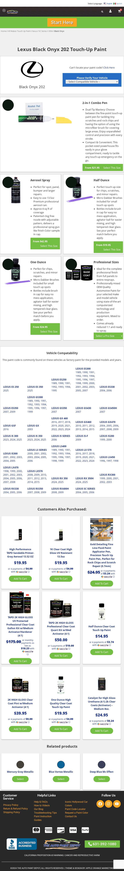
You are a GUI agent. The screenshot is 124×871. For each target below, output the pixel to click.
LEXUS (7, 387)
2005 (78, 390)
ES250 (63, 379)
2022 (54, 429)
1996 (85, 379)
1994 (67, 387)
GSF (13, 425)
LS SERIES (41, 450)
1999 (85, 383)
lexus (34, 31)
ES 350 (39, 387)
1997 (91, 379)
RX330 (15, 488)
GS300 (39, 397)
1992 (54, 387)
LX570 (39, 471)
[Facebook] (100, 804)
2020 (61, 425)
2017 (61, 422)
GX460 (87, 422)
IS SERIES (65, 436)
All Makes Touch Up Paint (19, 31)
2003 (91, 387)
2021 (67, 425)
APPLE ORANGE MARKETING (100, 868)
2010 (78, 425)
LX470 (14, 467)
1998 (78, 383)
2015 (91, 429)
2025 (6, 390)
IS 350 (39, 436)
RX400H (64, 488)
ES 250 (15, 387)
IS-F (86, 436)
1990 (61, 383)
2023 (61, 429)
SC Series (43, 31)
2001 (78, 387)
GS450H (112, 408)
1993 (61, 387)
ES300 (87, 368)
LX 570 (87, 450)
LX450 (111, 457)
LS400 (63, 446)
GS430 (87, 408)
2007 (85, 390)
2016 (6, 429)
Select (20, 779)
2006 (109, 390)
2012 (91, 425)
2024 (67, 429)
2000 (91, 383)
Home (3, 31)
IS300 (14, 453)
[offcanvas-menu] (4, 10)
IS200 (111, 436)
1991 (67, 383)
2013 (78, 429)
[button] (20, 570)
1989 (54, 383)
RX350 (39, 488)
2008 (109, 429)
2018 (67, 422)
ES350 (14, 408)
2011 (85, 425)
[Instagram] (108, 804)
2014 (85, 429)
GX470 (111, 422)
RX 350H (89, 478)
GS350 (63, 408)
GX (37, 425)
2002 (85, 387)
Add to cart (20, 578)
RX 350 (64, 478)
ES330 (111, 387)
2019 (54, 425)
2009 (12, 411)
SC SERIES (89, 488)
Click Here (109, 67)
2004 (50, 31)
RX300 (111, 474)
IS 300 (14, 436)
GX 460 (64, 418)
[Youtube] (117, 804)
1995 (54, 390)
